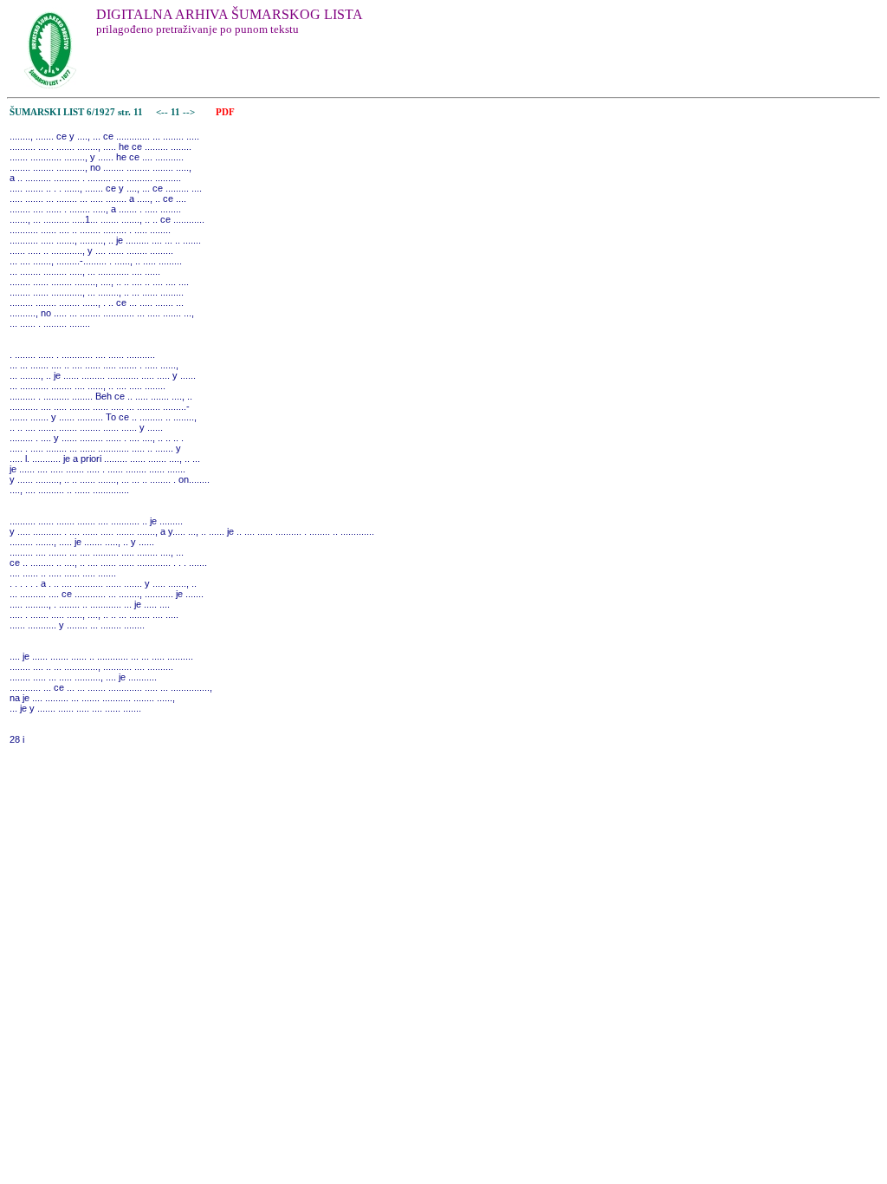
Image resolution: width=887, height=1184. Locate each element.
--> (190, 112)
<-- (162, 112)
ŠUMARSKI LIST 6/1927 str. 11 (76, 112)
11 (177, 112)
